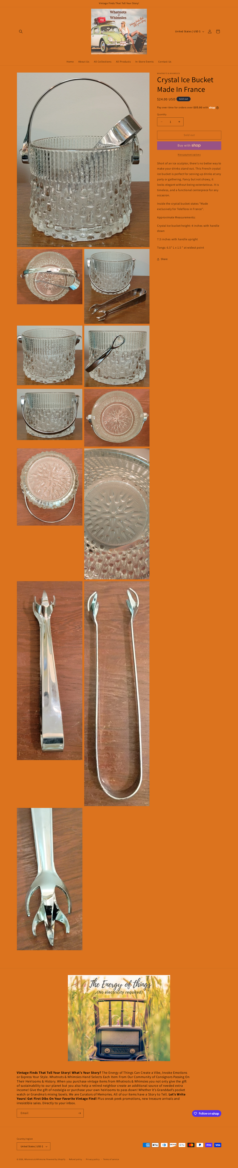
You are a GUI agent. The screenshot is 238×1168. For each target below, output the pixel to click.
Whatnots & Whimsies (35, 1159)
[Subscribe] (79, 1113)
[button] (21, 31)
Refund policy (75, 1159)
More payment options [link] (189, 154)
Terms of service (111, 1159)
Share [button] (164, 259)
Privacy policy (93, 1159)
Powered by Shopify (55, 1159)
